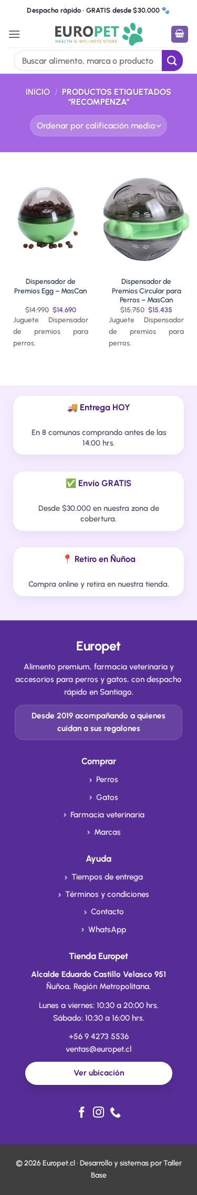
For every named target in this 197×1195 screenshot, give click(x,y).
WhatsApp (107, 929)
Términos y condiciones (107, 894)
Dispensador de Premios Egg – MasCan (50, 286)
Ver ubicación (99, 1073)
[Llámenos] (115, 1113)
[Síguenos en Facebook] (81, 1113)
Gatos (107, 797)
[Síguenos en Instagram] (98, 1113)
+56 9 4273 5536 (99, 1036)
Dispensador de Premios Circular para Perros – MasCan (146, 290)
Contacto (107, 911)
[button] (14, 34)
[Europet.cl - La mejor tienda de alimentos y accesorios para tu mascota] (98, 34)
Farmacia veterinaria (107, 814)
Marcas (107, 832)
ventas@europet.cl (98, 1049)
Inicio (38, 92)
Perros (107, 779)
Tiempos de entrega (107, 877)
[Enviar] (172, 60)
